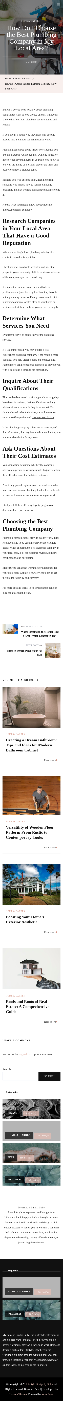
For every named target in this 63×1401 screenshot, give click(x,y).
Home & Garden (30, 21)
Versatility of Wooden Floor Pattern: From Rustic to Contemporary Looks (30, 832)
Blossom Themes (18, 1394)
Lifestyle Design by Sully (39, 1384)
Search (7, 1069)
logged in (24, 1054)
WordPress (47, 1394)
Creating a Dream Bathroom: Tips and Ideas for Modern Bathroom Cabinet (31, 745)
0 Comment (31, 62)
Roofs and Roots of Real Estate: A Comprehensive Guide (27, 1006)
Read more (50, 760)
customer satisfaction (43, 417)
